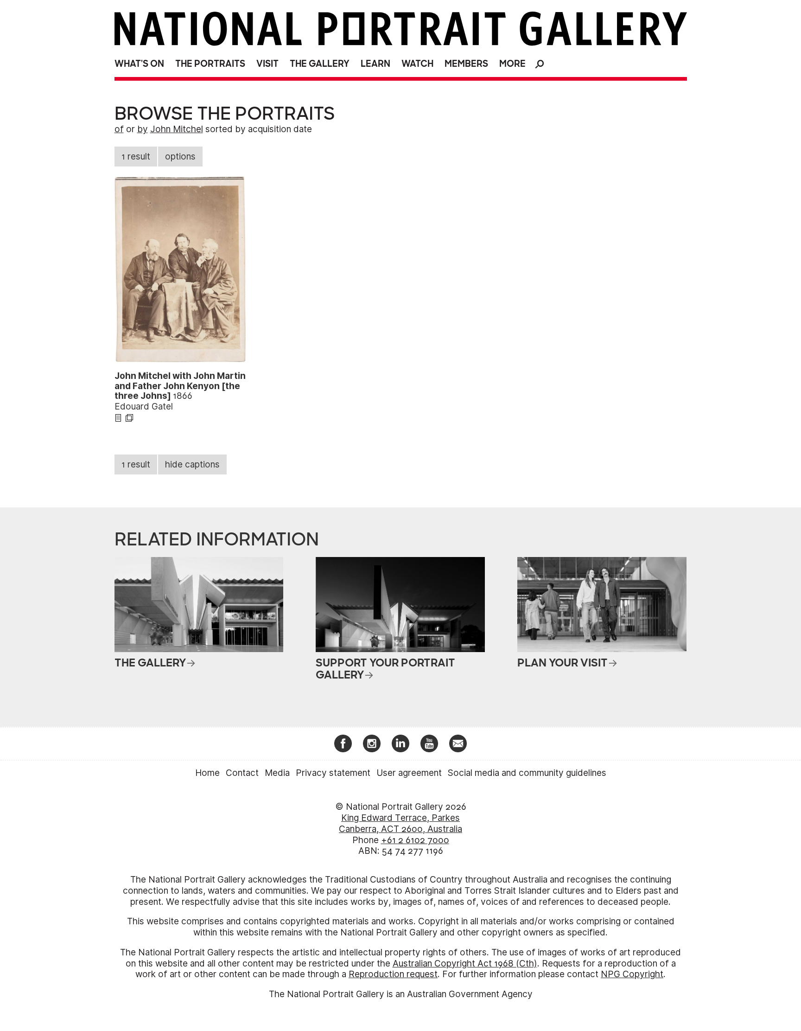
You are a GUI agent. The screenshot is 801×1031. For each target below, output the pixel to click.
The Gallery (320, 64)
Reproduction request (393, 974)
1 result (135, 156)
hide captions (192, 464)
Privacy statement (333, 773)
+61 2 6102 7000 (415, 840)
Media (277, 773)
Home (207, 773)
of (119, 129)
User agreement (409, 773)
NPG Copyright (632, 974)
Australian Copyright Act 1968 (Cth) (465, 963)
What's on (139, 64)
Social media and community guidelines (527, 773)
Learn (375, 64)
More (512, 64)
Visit (267, 64)
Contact (242, 773)
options (180, 156)
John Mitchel (176, 129)
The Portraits (210, 64)
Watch (417, 64)
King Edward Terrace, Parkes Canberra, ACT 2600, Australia (400, 823)
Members (466, 64)
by (142, 129)
